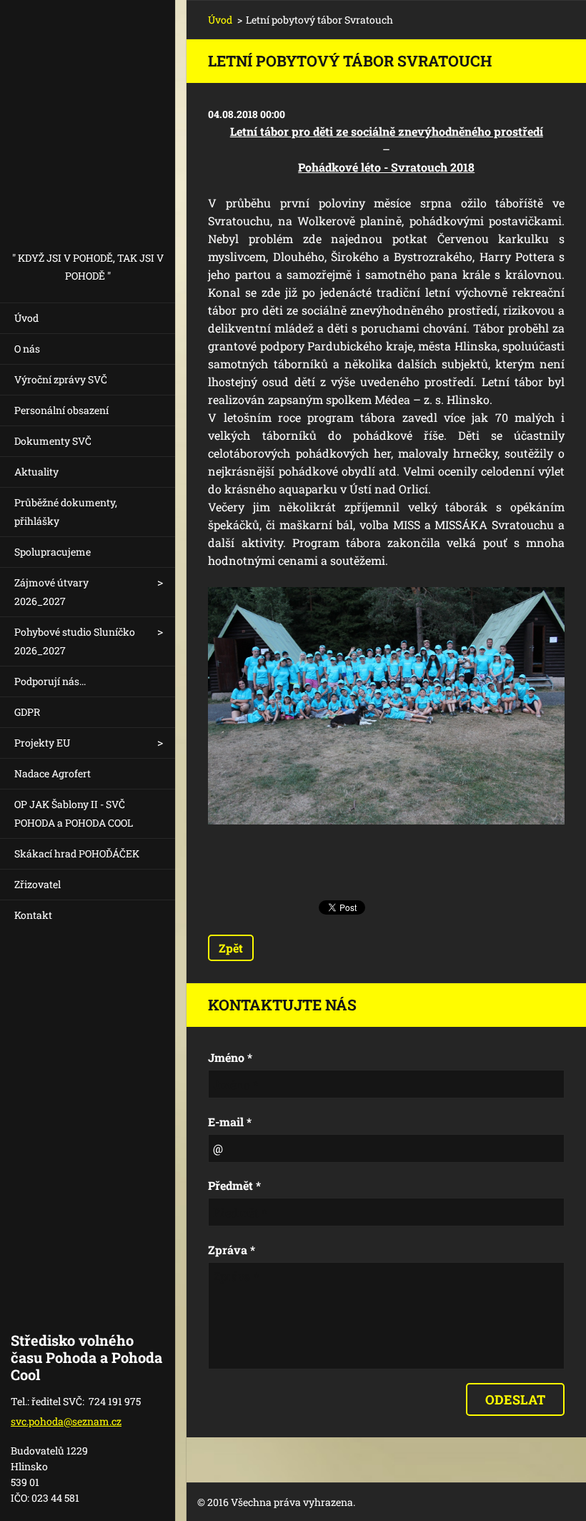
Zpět (231, 947)
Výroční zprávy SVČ (60, 379)
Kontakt (33, 915)
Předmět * (234, 1185)
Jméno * (230, 1057)
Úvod (26, 318)
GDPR (27, 712)
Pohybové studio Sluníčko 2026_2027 (74, 641)
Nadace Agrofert (52, 773)
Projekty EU (42, 742)
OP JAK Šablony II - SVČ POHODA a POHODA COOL (73, 813)
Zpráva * (231, 1249)
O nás (27, 348)
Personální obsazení (61, 410)
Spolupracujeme (52, 551)
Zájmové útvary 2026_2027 (51, 592)
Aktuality (36, 471)
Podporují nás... (50, 681)
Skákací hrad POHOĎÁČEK (76, 853)
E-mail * (230, 1121)
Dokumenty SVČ (52, 441)
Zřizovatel (37, 884)
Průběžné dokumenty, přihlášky (65, 512)
